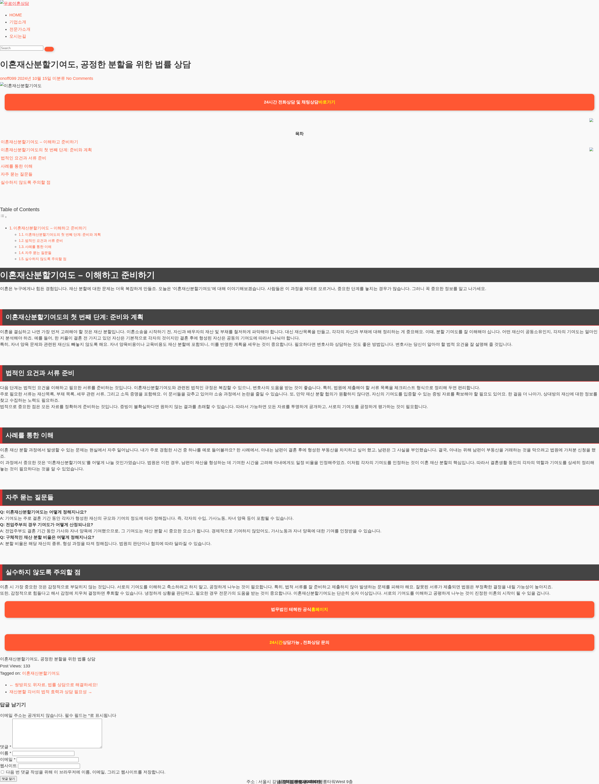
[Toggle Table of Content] (3, 216)
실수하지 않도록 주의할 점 (26, 182)
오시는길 (17, 36)
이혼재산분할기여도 (41, 673)
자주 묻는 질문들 (17, 174)
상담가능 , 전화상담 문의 (299, 642)
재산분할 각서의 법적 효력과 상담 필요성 (50, 691)
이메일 (7, 759)
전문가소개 (19, 29)
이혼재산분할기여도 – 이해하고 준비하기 (39, 142)
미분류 (58, 78)
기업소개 (17, 22)
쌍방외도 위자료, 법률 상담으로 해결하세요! (53, 684)
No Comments (79, 78)
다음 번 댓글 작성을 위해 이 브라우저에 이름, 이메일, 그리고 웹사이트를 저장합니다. (85, 772)
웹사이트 (8, 765)
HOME (15, 15)
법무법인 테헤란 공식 (299, 609)
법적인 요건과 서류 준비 (23, 158)
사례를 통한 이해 (17, 166)
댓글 (5, 746)
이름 (5, 753)
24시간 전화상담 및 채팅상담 (299, 102)
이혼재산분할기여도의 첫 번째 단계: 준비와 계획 (46, 149)
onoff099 (8, 78)
